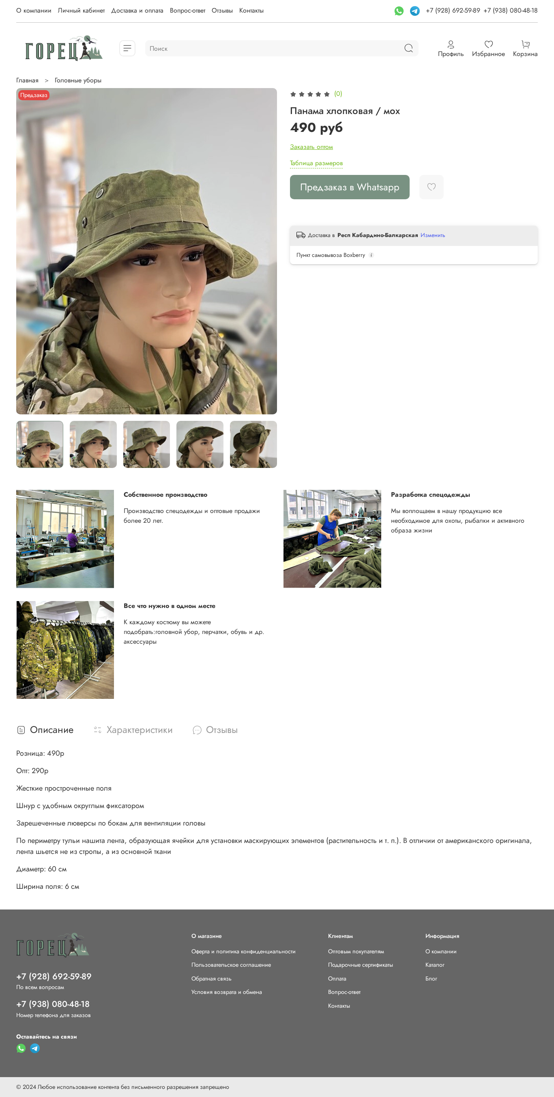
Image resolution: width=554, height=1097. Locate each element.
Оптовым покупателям (356, 951)
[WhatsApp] (400, 10)
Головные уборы (78, 80)
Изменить (433, 235)
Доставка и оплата (137, 10)
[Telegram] (416, 10)
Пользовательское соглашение (231, 965)
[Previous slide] (29, 251)
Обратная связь (211, 978)
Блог (431, 978)
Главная (27, 80)
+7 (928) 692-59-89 (453, 10)
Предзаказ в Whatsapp (349, 187)
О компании (34, 10)
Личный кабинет (81, 10)
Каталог (434, 965)
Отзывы (222, 10)
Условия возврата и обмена (226, 992)
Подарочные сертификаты (360, 965)
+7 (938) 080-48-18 (510, 10)
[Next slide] (264, 251)
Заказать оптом (311, 146)
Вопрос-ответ (187, 10)
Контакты (251, 10)
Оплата (337, 978)
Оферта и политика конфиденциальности (243, 951)
